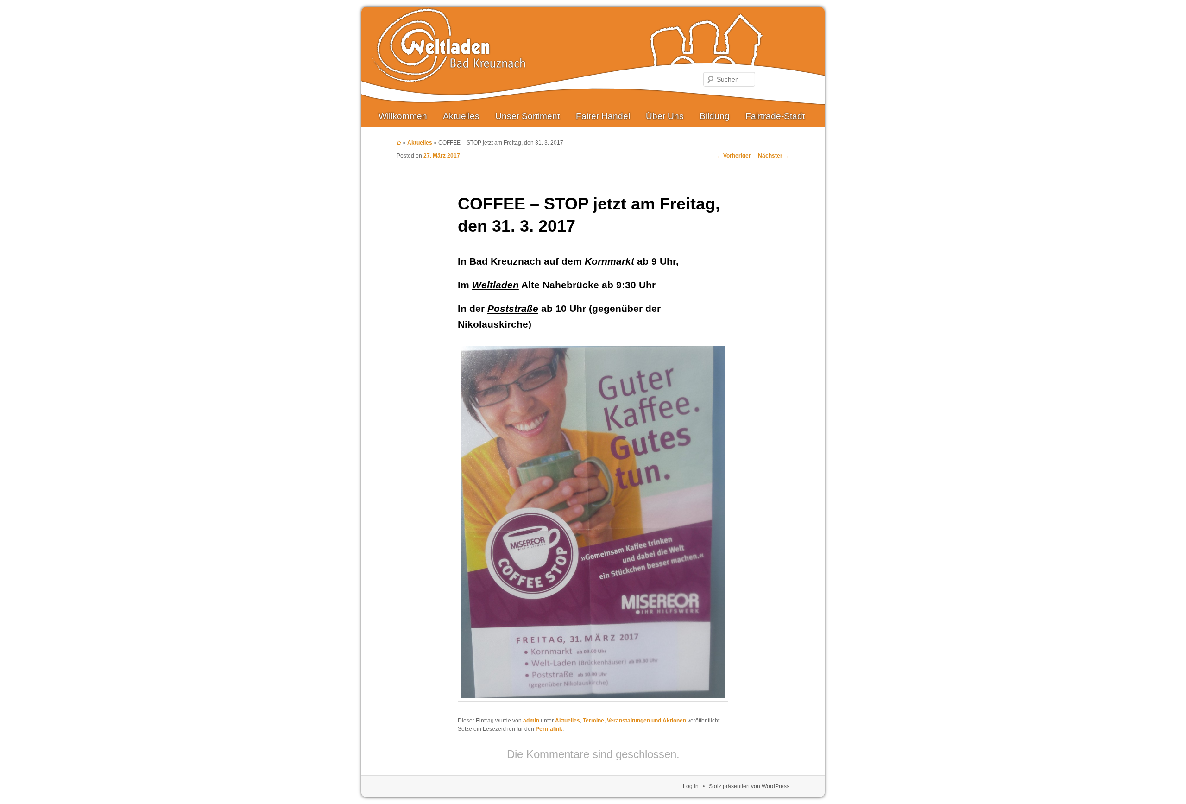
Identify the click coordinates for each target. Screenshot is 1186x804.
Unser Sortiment (527, 116)
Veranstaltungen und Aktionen (646, 720)
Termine (593, 720)
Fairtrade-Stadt (775, 116)
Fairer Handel (603, 116)
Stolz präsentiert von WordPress (749, 786)
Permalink (549, 729)
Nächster (773, 155)
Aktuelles (461, 116)
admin (531, 720)
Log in (691, 786)
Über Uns (665, 116)
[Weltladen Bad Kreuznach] (448, 75)
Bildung (715, 116)
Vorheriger (733, 155)
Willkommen (403, 116)
